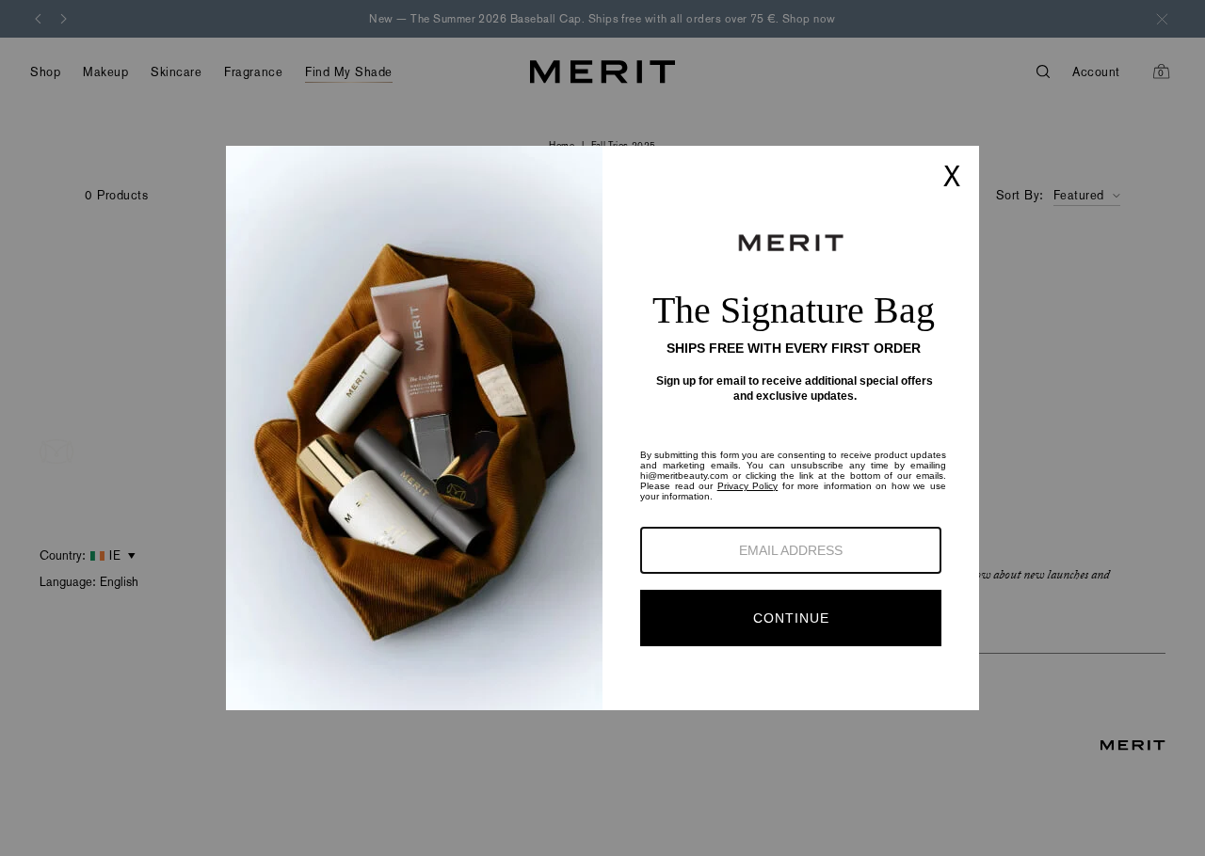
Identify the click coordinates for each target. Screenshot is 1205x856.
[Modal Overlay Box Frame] (602, 428)
